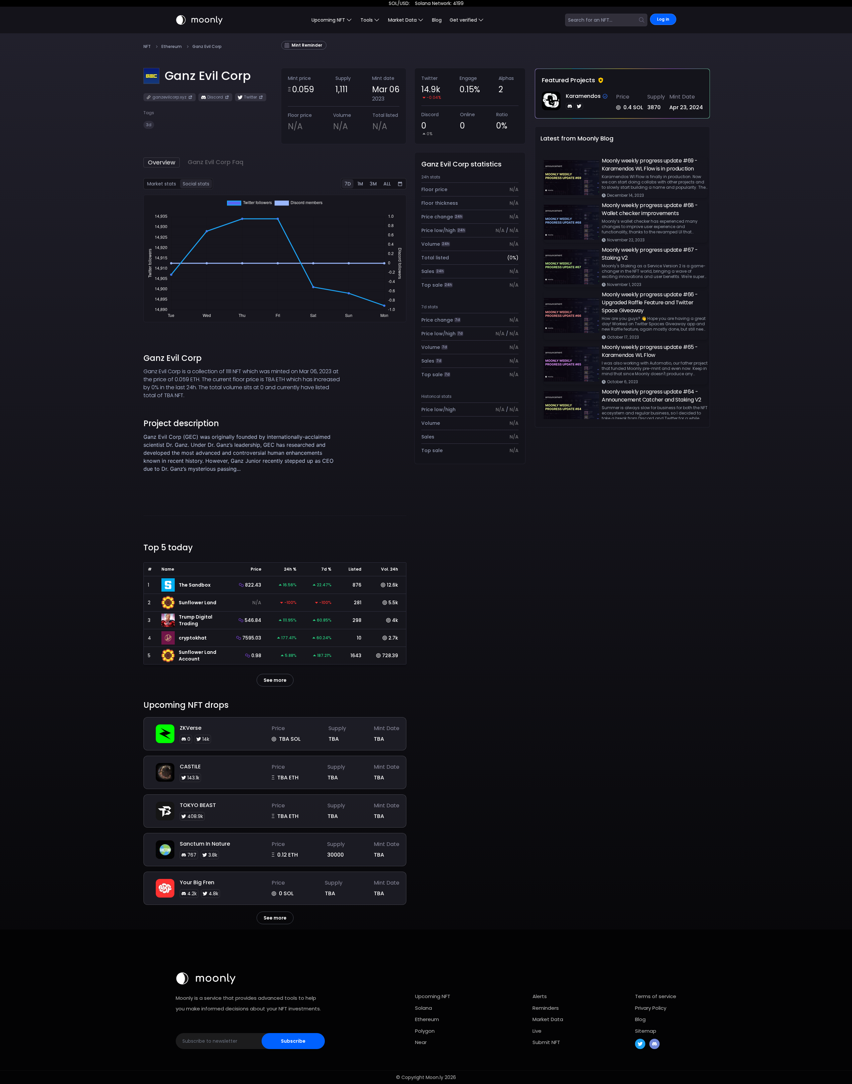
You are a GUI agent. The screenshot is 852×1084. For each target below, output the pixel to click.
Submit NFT (546, 1042)
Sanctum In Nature (205, 844)
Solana (423, 1007)
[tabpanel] (274, 258)
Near (421, 1042)
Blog (437, 20)
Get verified (463, 20)
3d (148, 125)
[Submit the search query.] (641, 20)
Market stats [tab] (161, 183)
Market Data (547, 1019)
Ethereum (171, 46)
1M (360, 183)
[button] (208, 76)
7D (347, 183)
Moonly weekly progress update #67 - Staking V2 (650, 254)
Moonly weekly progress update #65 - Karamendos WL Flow (650, 351)
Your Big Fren (197, 882)
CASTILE (190, 766)
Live (536, 1030)
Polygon (425, 1030)
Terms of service (655, 996)
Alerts (539, 996)
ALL (387, 183)
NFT (147, 46)
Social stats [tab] (196, 183)
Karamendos (583, 96)
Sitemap (645, 1030)
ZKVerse (190, 728)
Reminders (545, 1007)
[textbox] (242, 461)
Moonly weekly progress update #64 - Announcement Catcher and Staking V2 (651, 396)
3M (373, 183)
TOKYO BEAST (198, 805)
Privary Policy (650, 1007)
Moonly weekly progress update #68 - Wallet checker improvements (650, 209)
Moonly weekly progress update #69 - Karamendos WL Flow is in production (650, 164)
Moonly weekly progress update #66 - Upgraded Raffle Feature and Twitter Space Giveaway (650, 302)
